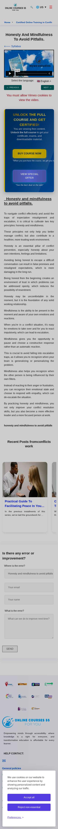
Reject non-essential (29, 807)
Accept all (29, 797)
